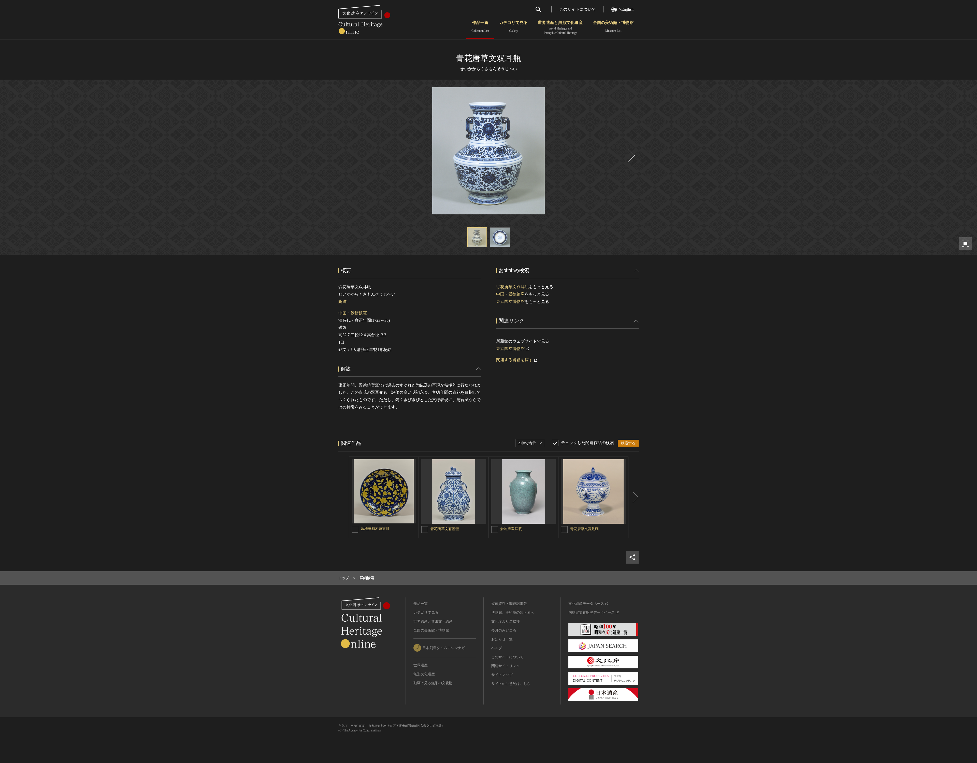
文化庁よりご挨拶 (505, 621)
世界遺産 (420, 665)
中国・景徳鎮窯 (352, 313)
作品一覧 (480, 26)
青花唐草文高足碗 (584, 529)
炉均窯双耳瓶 (511, 529)
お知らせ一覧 (502, 639)
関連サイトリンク (505, 666)
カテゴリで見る (513, 26)
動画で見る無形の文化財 (433, 683)
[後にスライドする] (631, 155)
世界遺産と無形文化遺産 (560, 27)
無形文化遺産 (424, 674)
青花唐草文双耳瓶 (512, 287)
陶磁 (342, 301)
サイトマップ (502, 675)
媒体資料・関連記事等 (509, 604)
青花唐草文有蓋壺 (444, 529)
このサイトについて (577, 9)
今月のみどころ (503, 630)
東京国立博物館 (510, 301)
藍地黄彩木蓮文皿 (375, 529)
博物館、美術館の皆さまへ (512, 612)
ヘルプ (496, 648)
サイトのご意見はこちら (510, 684)
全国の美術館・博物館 (613, 26)
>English (626, 9)
